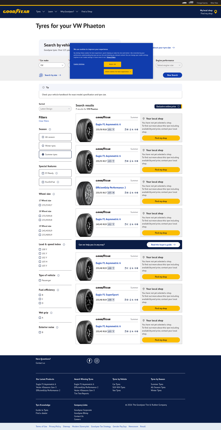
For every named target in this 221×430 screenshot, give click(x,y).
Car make (44, 60)
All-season (50, 137)
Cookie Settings (79, 64)
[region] (111, 61)
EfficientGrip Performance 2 (111, 187)
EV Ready (49, 173)
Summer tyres (51, 154)
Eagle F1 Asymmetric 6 (108, 124)
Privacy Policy (111, 57)
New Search (172, 75)
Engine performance (165, 60)
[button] (49, 129)
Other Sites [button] (214, 3)
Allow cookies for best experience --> (118, 72)
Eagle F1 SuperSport (107, 294)
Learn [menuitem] (50, 11)
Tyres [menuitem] (38, 11)
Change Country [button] (202, 3)
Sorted (42, 104)
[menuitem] (184, 2)
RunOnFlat (50, 182)
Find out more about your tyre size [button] (155, 47)
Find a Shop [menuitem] (87, 11)
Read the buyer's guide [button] (161, 244)
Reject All (112, 64)
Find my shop (161, 138)
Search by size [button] (51, 75)
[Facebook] (89, 360)
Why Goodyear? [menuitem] (67, 11)
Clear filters (44, 121)
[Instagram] (97, 360)
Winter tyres (50, 145)
